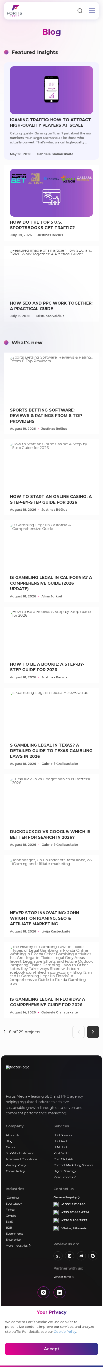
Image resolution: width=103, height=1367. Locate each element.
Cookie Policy (65, 1332)
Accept (51, 1349)
